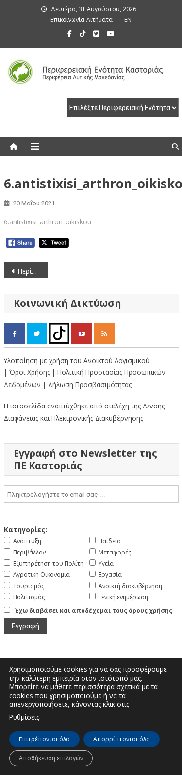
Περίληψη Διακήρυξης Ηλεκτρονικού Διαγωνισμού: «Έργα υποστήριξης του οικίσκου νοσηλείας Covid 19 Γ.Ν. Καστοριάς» (32, 271)
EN (128, 20)
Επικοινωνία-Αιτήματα (81, 20)
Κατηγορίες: (25, 529)
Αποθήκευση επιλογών (51, 758)
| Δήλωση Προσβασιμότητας (87, 384)
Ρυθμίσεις (24, 716)
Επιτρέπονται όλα (44, 739)
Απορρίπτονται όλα (121, 739)
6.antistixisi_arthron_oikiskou (47, 221)
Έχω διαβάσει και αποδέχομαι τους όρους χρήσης (93, 611)
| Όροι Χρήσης (28, 372)
